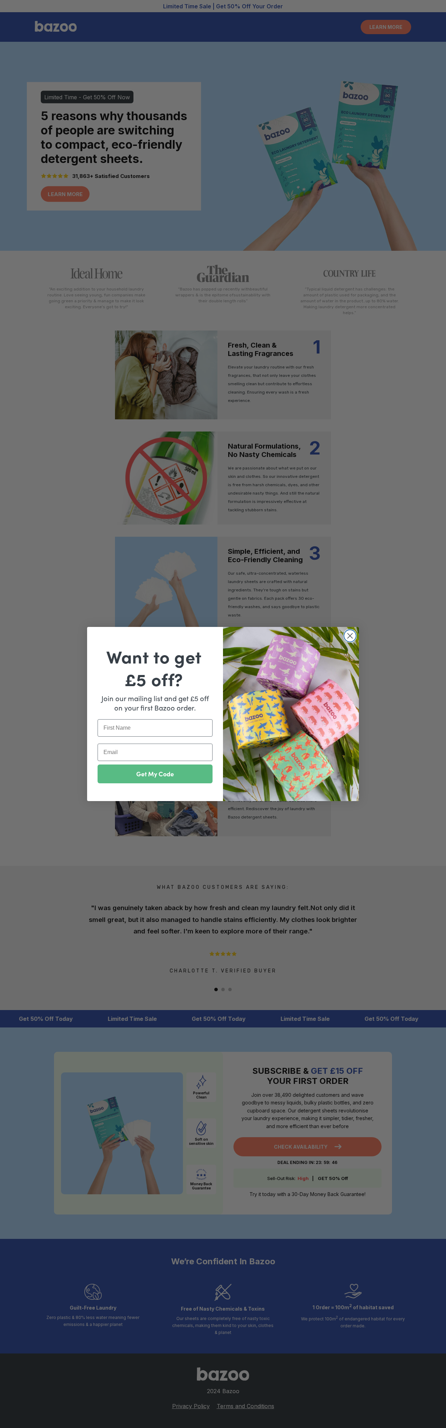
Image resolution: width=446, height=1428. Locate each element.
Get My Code (155, 773)
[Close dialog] (350, 636)
